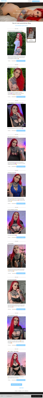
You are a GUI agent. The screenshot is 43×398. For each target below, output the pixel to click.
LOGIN (30, 1)
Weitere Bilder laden (16, 384)
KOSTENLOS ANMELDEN (36, 1)
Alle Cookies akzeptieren (36, 396)
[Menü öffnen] (40, 1)
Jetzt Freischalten (31, 40)
